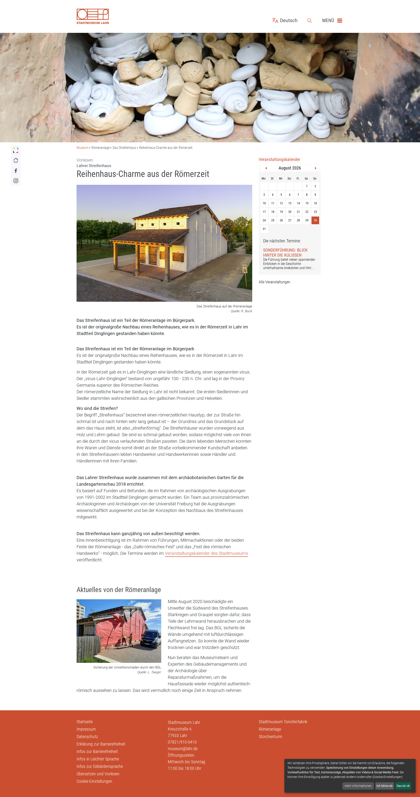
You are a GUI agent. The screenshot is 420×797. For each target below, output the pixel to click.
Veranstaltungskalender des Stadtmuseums (206, 553)
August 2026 (290, 168)
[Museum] (119, 16)
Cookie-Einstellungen (94, 781)
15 (306, 203)
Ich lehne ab (384, 786)
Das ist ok (403, 786)
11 (272, 203)
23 (315, 211)
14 (298, 203)
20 (289, 211)
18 (272, 211)
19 (281, 211)
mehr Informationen (358, 786)
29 (306, 220)
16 (315, 203)
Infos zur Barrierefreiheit (97, 751)
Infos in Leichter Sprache (98, 759)
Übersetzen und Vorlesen (98, 773)
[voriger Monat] (266, 168)
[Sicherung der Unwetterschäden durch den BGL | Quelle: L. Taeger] (119, 631)
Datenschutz (87, 736)
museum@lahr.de (183, 748)
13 (289, 203)
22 (306, 211)
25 (272, 220)
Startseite (85, 721)
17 (264, 211)
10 (264, 203)
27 (289, 220)
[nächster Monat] (315, 168)
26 (281, 220)
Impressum (86, 729)
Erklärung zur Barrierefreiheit (101, 744)
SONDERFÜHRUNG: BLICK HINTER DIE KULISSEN (285, 252)
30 (315, 220)
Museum (82, 148)
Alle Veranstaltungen (274, 282)
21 (298, 211)
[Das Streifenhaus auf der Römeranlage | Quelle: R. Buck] (164, 244)
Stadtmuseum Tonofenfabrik (283, 721)
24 (264, 220)
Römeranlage (270, 729)
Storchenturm (270, 736)
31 (264, 229)
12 (281, 203)
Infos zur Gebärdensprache (100, 766)
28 (298, 220)
